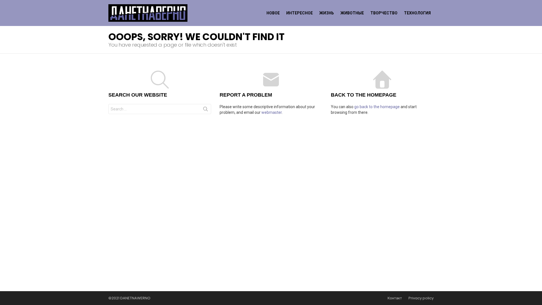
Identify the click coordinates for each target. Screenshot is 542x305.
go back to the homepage (377, 106)
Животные (352, 13)
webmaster (271, 112)
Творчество (383, 13)
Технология (417, 13)
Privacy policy (421, 298)
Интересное (299, 13)
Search (205, 110)
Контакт (395, 298)
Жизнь (326, 13)
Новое (273, 13)
